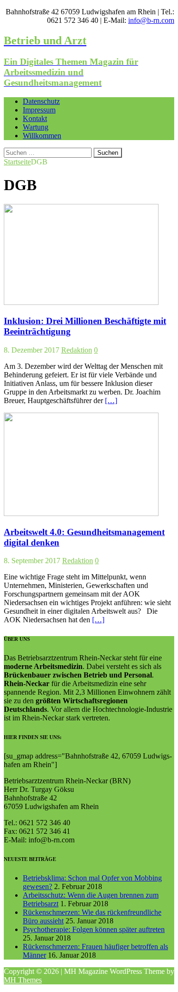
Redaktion (76, 350)
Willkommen (42, 136)
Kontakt (35, 118)
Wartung (35, 127)
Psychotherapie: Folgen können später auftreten (94, 929)
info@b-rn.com (151, 20)
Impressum (39, 110)
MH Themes (23, 980)
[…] (111, 400)
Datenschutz (41, 101)
